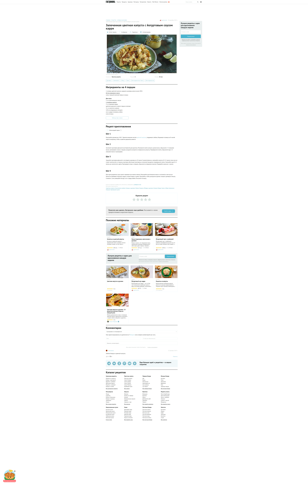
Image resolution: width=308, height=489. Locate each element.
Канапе (126, 397)
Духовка (109, 80)
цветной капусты (141, 137)
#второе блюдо (157, 188)
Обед (122, 80)
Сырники (108, 395)
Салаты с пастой (165, 400)
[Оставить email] (151, 256)
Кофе (162, 413)
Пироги (144, 402)
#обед (166, 188)
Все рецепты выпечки (148, 404)
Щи (143, 378)
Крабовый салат (128, 386)
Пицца (107, 394)
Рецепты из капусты (111, 378)
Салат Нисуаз (127, 383)
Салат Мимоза (127, 385)
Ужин (127, 80)
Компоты (163, 416)
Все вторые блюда (165, 388)
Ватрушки (145, 394)
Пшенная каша (128, 416)
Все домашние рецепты (112, 388)
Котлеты (163, 378)
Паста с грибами (165, 397)
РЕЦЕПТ (108, 237)
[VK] (114, 363)
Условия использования (163, 261)
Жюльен (126, 394)
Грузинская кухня (110, 411)
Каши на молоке (128, 417)
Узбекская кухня (110, 416)
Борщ (144, 380)
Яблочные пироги (110, 383)
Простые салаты (128, 378)
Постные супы (146, 413)
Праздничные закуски (129, 399)
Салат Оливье (127, 380)
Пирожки (145, 400)
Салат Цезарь (127, 381)
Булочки (145, 395)
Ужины (107, 402)
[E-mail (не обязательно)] (160, 338)
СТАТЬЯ (108, 307)
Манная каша (127, 414)
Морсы (162, 411)
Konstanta (111, 350)
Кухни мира (109, 419)
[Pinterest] (124, 363)
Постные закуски (147, 411)
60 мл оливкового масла (113, 93)
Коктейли (163, 409)
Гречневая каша (128, 409)
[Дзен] (134, 363)
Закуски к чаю (127, 402)
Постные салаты (146, 409)
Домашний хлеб (147, 399)
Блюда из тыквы (110, 386)
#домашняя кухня (115, 189)
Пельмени (163, 381)
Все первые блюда (147, 388)
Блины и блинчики (110, 397)
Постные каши (146, 416)
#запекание (171, 188)
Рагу (162, 385)
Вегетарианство (150, 80)
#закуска (108, 189)
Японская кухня (110, 417)
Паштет (126, 400)
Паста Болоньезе (165, 395)
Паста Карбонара (165, 394)
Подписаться (170, 256)
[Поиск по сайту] (192, 2)
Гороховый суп (146, 383)
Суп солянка (146, 385)
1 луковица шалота (111, 102)
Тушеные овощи (165, 386)
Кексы (144, 397)
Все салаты (127, 388)
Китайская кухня (110, 414)
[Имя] (123, 338)
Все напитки (164, 419)
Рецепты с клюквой (110, 385)
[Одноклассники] (119, 363)
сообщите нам (137, 184)
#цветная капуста (110, 188)
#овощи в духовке (130, 188)
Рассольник (145, 381)
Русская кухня (109, 409)
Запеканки (108, 400)
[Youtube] (129, 363)
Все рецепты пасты (165, 404)
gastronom (164, 20)
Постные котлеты (147, 417)
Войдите (132, 335)
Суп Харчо (145, 386)
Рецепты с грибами (110, 381)
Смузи (162, 417)
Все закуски (127, 404)
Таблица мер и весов (117, 118)
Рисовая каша (127, 413)
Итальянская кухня (110, 413)
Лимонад (163, 414)
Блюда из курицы (110, 399)
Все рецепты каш (128, 419)
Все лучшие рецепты (111, 404)
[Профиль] (201, 2)
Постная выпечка (147, 414)
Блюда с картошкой (111, 380)
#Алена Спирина (139, 188)
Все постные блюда (147, 419)
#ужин (163, 188)
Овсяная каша (127, 411)
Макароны (163, 402)
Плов (162, 380)
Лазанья (163, 399)
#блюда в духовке (148, 188)
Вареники (163, 383)
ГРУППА (108, 279)
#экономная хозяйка (120, 188)
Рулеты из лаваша (128, 395)
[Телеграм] (109, 363)
